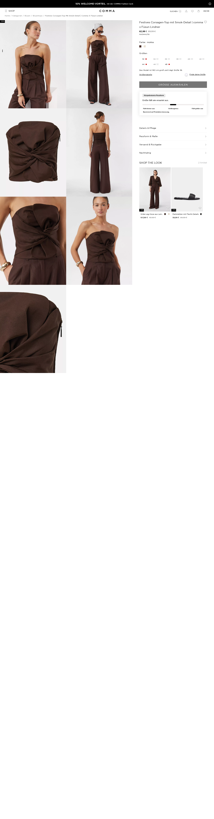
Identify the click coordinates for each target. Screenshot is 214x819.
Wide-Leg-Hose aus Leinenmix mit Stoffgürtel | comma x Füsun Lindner (151, 214)
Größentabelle (145, 75)
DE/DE (206, 11)
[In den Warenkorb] (168, 203)
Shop (12, 11)
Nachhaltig (145, 153)
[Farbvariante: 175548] (201, 214)
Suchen (174, 11)
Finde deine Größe (197, 74)
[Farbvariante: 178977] (165, 214)
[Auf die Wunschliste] (205, 22)
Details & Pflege (147, 128)
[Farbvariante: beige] (145, 46)
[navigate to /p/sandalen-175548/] (187, 189)
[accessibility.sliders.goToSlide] (2, 51)
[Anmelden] (186, 11)
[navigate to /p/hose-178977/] (155, 189)
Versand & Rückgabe (150, 144)
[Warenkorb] (198, 11)
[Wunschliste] (192, 11)
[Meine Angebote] (209, 4)
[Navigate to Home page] (107, 11)
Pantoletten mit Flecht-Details (186, 214)
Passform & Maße (148, 136)
